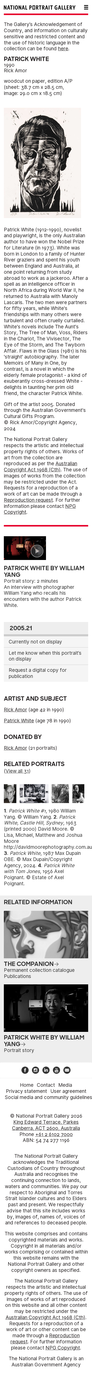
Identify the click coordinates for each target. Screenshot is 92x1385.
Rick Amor (15, 71)
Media (65, 1085)
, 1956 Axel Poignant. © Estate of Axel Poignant (39, 875)
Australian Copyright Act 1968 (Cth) (40, 467)
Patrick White (19, 721)
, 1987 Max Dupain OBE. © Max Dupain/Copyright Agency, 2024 (42, 859)
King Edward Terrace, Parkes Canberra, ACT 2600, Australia (46, 1125)
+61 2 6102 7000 (54, 1134)
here (63, 49)
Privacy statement (26, 1091)
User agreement (68, 1091)
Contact (46, 1085)
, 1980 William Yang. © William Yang (40, 814)
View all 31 (17, 771)
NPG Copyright (62, 1348)
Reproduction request (28, 500)
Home (26, 1085)
